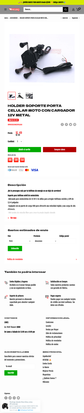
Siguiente (75, 18)
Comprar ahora (59, 149)
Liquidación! (47, 356)
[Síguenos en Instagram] (14, 397)
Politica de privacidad (53, 337)
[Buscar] (65, 9)
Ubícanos (46, 382)
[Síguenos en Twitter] (10, 397)
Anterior (65, 18)
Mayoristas (47, 375)
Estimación (15, 248)
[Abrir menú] (5, 9)
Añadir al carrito (24, 149)
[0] (77, 9)
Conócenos (49, 322)
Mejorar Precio (48, 371)
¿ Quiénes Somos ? (49, 378)
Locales (48, 326)
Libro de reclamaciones (54, 333)
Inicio (6, 18)
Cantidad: (11, 141)
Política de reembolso (15, 259)
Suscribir (11, 373)
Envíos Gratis (47, 363)
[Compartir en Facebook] (62, 124)
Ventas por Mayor (52, 329)
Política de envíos (52, 344)
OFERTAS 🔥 (47, 360)
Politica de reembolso (53, 341)
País (9, 236)
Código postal (64, 236)
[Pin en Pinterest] (66, 124)
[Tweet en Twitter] (70, 124)
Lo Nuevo (46, 367)
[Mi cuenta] (73, 9)
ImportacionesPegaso (15, 125)
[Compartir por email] (74, 124)
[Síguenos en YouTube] (18, 397)
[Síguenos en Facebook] (5, 397)
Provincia (37, 236)
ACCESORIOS (14, 18)
